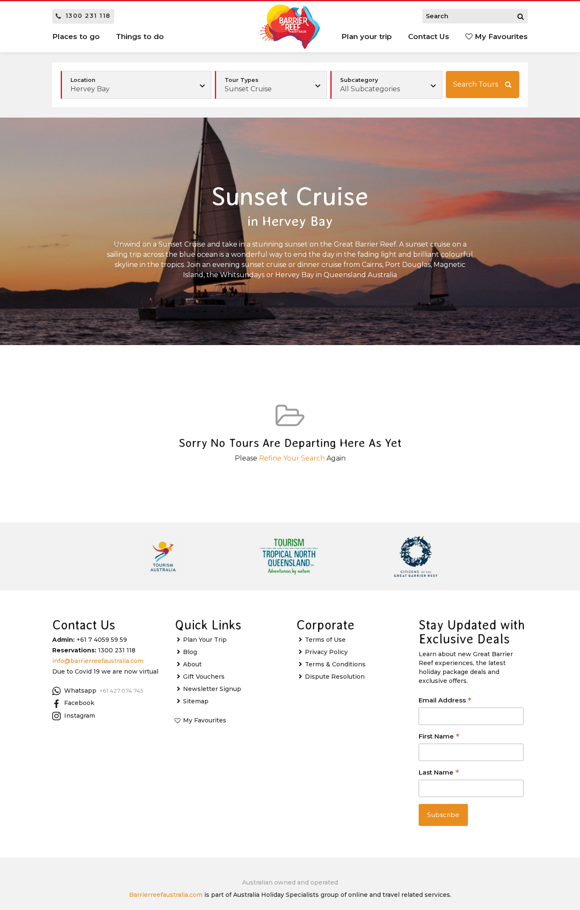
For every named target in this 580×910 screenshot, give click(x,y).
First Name (439, 737)
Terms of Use (325, 639)
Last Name (439, 773)
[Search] (520, 16)
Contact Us (428, 36)
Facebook (79, 703)
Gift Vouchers (204, 676)
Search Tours (475, 84)
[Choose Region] (136, 85)
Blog (190, 652)
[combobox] (271, 85)
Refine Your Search (292, 458)
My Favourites (500, 36)
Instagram (79, 715)
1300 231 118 (88, 16)
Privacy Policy (326, 652)
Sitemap (195, 701)
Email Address (445, 701)
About (192, 664)
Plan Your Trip (205, 639)
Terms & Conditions (335, 664)
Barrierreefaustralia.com (166, 895)
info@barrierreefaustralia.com (98, 661)
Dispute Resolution (335, 676)
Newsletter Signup (212, 689)
